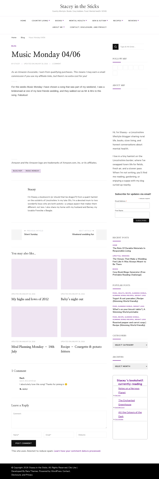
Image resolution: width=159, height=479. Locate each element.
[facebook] (130, 67)
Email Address (121, 201)
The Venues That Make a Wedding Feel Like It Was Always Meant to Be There (130, 262)
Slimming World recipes (123, 295)
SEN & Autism (99, 20)
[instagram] (120, 67)
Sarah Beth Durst (119, 407)
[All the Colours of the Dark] (115, 412)
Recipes (117, 20)
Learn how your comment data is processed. (77, 451)
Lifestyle (117, 256)
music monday (32, 171)
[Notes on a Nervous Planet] (115, 388)
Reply (25, 389)
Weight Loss (140, 295)
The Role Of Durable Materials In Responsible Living (129, 249)
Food (115, 293)
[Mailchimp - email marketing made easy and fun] (124, 228)
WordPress (56, 471)
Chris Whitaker (119, 419)
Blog (13, 46)
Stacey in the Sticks (79, 6)
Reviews (132, 20)
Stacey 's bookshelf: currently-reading (130, 382)
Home (23, 20)
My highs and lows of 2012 (30, 299)
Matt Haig (117, 395)
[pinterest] (115, 73)
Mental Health (77, 20)
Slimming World (139, 293)
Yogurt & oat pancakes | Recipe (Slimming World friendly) (128, 300)
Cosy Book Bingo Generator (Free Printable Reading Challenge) (129, 273)
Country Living (40, 20)
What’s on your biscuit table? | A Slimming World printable (129, 310)
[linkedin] (115, 67)
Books (58, 20)
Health (121, 293)
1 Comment (56, 64)
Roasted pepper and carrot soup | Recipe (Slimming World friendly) (129, 324)
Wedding (125, 256)
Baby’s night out (72, 299)
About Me (57, 27)
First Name (119, 210)
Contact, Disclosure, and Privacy (88, 27)
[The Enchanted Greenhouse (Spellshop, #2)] (115, 400)
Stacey (17, 64)
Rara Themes (31, 471)
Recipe (128, 293)
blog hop (17, 171)
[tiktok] (136, 67)
